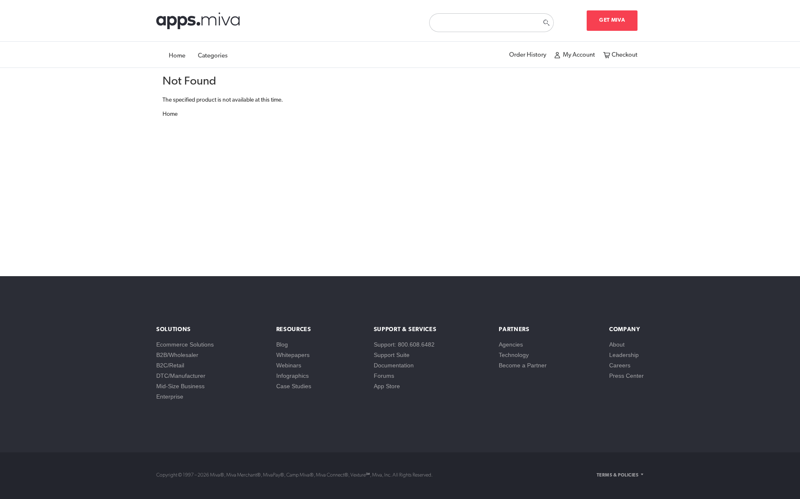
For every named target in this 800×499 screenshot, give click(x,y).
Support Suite (392, 355)
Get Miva (612, 20)
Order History (527, 55)
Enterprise (169, 396)
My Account (579, 55)
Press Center (626, 375)
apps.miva (198, 22)
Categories (213, 56)
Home (177, 56)
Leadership (624, 355)
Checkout (625, 55)
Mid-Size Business (180, 386)
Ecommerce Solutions (185, 344)
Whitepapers (293, 355)
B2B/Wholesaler (177, 355)
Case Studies (293, 386)
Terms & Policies (617, 475)
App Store (387, 386)
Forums (384, 375)
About (617, 344)
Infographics (292, 375)
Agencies (511, 344)
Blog (282, 344)
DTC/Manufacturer (180, 375)
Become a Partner (523, 365)
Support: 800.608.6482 (404, 344)
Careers (619, 365)
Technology (514, 355)
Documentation (394, 365)
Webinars (288, 365)
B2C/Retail (170, 365)
